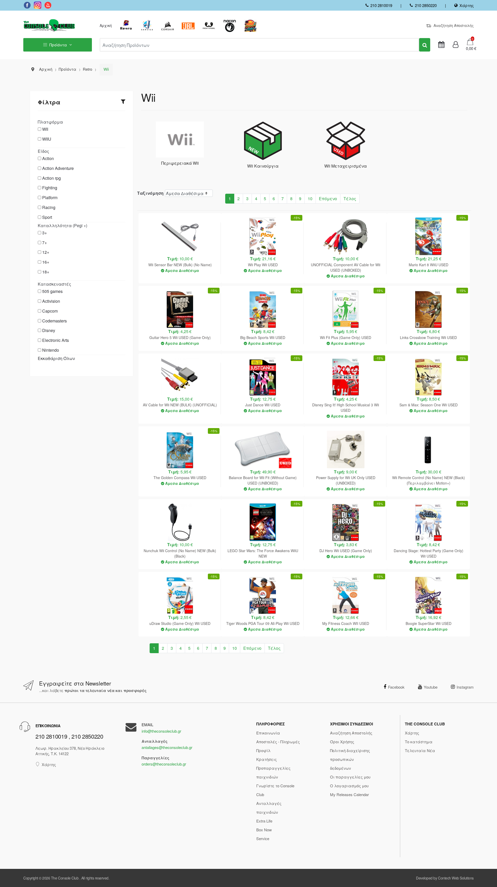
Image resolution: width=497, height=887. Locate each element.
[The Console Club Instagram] (37, 5)
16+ (45, 262)
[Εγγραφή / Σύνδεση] (456, 45)
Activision (51, 301)
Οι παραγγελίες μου (350, 777)
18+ (45, 272)
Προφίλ (263, 750)
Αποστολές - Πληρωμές (278, 741)
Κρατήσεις (266, 759)
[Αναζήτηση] (424, 45)
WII (45, 129)
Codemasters (54, 321)
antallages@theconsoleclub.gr (167, 747)
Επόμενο (328, 198)
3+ (44, 233)
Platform (49, 197)
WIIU (46, 139)
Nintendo (50, 350)
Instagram (465, 687)
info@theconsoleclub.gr (161, 731)
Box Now (264, 829)
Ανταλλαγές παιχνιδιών (268, 808)
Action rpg (51, 178)
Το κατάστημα (419, 741)
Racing (48, 207)
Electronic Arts (55, 340)
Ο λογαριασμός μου (349, 785)
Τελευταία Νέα (420, 750)
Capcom (50, 311)
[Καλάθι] (470, 41)
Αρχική (106, 25)
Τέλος (349, 198)
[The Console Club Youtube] (48, 5)
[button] (469, 48)
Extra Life (264, 821)
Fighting (49, 188)
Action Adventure (58, 168)
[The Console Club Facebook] (27, 5)
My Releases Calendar (349, 794)
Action (48, 158)
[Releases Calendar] (441, 45)
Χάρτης (466, 5)
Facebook (396, 687)
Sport (47, 217)
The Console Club (64, 878)
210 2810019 (381, 5)
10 (310, 198)
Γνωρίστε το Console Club (275, 790)
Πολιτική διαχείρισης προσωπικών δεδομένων (350, 759)
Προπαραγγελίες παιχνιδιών (273, 772)
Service (262, 838)
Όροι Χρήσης (342, 741)
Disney (48, 330)
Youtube (430, 687)
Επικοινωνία (268, 732)
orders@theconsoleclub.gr (164, 764)
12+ (45, 252)
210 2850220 (425, 5)
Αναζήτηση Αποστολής (454, 25)
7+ (44, 243)
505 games (52, 291)
